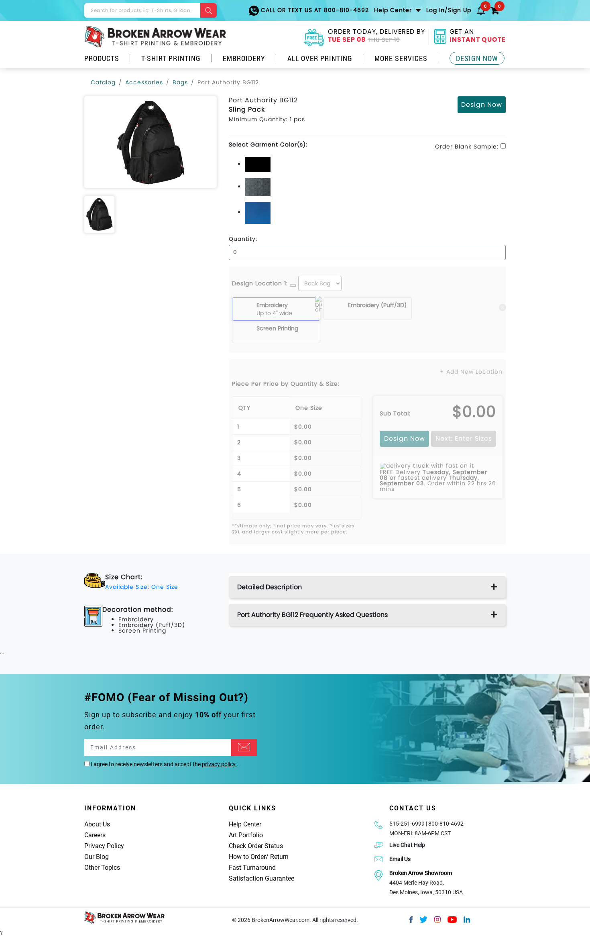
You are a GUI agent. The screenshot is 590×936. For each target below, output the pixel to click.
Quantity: (243, 239)
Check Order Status (256, 846)
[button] (480, 10)
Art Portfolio (246, 835)
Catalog (103, 82)
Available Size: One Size (141, 587)
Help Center (245, 824)
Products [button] (101, 58)
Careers (95, 835)
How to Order (247, 857)
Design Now (477, 58)
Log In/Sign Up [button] (448, 10)
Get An (478, 36)
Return (279, 857)
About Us (97, 824)
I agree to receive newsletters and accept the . (164, 764)
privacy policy (219, 764)
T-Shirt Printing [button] (171, 58)
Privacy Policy (104, 846)
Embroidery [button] (244, 58)
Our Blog (96, 857)
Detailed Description (269, 587)
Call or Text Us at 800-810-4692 (314, 10)
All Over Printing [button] (319, 58)
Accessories (144, 82)
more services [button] (400, 58)
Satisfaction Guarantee (261, 878)
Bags (180, 82)
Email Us (400, 859)
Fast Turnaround (252, 867)
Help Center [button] (394, 10)
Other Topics (102, 867)
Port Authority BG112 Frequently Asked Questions (312, 614)
